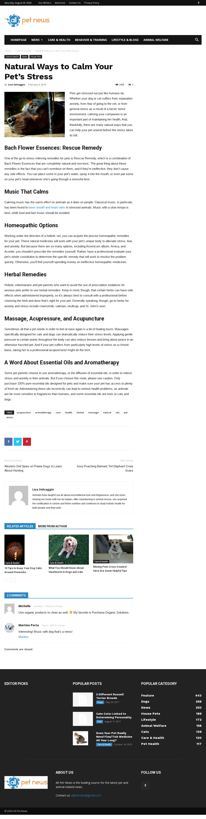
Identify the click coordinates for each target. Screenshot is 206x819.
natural (107, 412)
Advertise (60, 2)
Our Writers (44, 2)
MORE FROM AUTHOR (52, 526)
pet (126, 412)
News (35, 40)
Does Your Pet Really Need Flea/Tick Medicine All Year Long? (114, 736)
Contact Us (74, 2)
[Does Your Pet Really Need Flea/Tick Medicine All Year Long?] (80, 738)
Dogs (100, 702)
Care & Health (59, 40)
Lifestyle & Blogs (125, 40)
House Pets (36, 56)
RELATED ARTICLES (20, 526)
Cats (99, 721)
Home (7, 51)
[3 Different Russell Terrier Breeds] (83, 700)
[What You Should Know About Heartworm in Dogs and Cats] (69, 550)
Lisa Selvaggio (16, 84)
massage (93, 412)
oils (117, 412)
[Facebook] (199, 3)
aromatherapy (43, 412)
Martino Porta (29, 625)
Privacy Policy (91, 2)
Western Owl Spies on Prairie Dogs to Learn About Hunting (33, 468)
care (58, 412)
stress (9, 417)
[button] (197, 40)
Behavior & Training (91, 40)
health (68, 412)
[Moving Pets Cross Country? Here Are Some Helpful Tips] (113, 549)
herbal (80, 412)
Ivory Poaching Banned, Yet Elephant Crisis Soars (105, 468)
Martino (23, 637)
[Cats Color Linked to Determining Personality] (83, 719)
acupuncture (24, 412)
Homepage (19, 40)
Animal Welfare (155, 40)
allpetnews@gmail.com (86, 795)
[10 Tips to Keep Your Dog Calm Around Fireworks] (24, 550)
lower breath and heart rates (47, 207)
